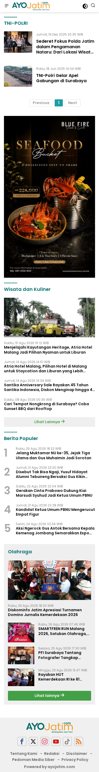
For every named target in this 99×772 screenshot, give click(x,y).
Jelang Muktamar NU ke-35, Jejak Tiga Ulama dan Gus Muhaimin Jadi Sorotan (53, 455)
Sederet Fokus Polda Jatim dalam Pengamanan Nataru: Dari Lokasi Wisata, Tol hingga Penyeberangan (65, 49)
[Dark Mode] (85, 6)
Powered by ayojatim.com (49, 766)
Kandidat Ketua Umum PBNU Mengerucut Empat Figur (55, 512)
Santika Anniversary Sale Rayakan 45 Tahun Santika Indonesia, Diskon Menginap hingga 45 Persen (49, 387)
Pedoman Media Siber (33, 759)
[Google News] (67, 741)
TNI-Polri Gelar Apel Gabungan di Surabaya (61, 78)
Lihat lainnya (47, 695)
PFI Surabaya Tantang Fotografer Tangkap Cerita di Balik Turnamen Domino (62, 655)
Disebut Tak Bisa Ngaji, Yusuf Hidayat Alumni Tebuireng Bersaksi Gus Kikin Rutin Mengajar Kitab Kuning (52, 474)
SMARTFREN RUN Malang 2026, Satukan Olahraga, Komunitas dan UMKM (62, 631)
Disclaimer (76, 753)
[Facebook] (21, 741)
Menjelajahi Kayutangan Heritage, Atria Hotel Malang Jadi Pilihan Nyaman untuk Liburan (48, 349)
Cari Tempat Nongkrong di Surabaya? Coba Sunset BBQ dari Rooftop (46, 406)
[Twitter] (33, 741)
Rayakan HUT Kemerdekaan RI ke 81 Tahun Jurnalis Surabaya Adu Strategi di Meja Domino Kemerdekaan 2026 (62, 677)
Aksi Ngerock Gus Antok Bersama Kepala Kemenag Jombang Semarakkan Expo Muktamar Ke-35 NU (55, 530)
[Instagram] (44, 741)
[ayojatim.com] (30, 6)
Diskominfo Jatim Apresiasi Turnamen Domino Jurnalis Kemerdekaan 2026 (45, 612)
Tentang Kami (23, 753)
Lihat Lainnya (47, 421)
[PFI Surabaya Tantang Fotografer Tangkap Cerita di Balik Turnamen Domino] (21, 655)
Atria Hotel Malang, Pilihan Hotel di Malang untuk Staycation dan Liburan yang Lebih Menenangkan (45, 368)
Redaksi (51, 753)
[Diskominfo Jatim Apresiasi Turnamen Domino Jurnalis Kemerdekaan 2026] (49, 580)
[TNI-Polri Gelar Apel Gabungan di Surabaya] (18, 76)
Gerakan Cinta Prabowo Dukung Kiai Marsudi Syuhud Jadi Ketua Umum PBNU (54, 493)
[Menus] (6, 6)
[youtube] (55, 741)
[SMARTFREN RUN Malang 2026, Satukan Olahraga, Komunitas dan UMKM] (21, 632)
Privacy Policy (75, 759)
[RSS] (78, 741)
